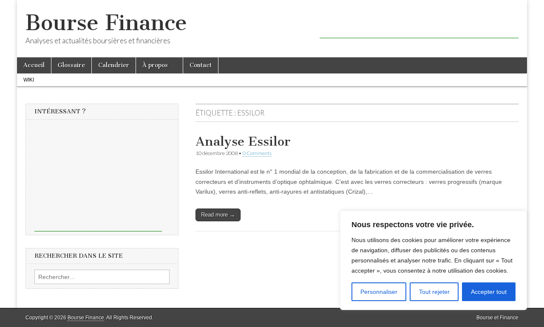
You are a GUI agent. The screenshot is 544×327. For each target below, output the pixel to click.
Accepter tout (489, 291)
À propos (155, 65)
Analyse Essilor (243, 141)
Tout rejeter (434, 291)
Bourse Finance (106, 23)
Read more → (218, 214)
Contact (201, 65)
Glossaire (71, 65)
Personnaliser (378, 291)
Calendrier (113, 65)
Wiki (28, 80)
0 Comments (257, 153)
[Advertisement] (419, 25)
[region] (433, 260)
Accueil (34, 65)
